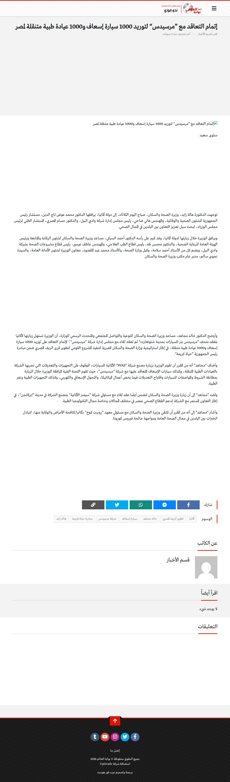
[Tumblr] (95, 737)
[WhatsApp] (141, 504)
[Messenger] (164, 504)
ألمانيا (191, 519)
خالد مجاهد (150, 519)
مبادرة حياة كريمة (82, 519)
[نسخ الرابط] (93, 504)
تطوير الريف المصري (173, 519)
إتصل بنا (115, 751)
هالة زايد (61, 519)
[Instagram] (115, 737)
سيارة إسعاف (129, 519)
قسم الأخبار (205, 34)
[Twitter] (117, 504)
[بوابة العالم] (183, 8)
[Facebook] (188, 504)
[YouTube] (105, 737)
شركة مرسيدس (107, 519)
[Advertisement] (115, 73)
